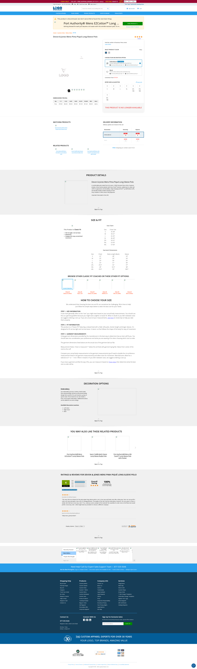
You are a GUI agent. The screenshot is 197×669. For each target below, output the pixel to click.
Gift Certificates (122, 603)
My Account (63, 583)
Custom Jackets (83, 583)
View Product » (132, 23)
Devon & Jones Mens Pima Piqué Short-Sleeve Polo (61, 128)
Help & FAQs (63, 598)
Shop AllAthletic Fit (105, 292)
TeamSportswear (83, 600)
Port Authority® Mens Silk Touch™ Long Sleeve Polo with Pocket (93, 152)
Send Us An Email (73, 623)
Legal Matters (101, 607)
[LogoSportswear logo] (57, 10)
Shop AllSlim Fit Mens (129, 292)
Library (99, 596)
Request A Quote (64, 596)
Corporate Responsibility (103, 600)
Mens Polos (69, 33)
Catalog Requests (122, 605)
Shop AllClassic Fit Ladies (92, 292)
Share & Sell (121, 587)
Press (98, 598)
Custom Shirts (83, 592)
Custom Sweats (83, 585)
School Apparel (122, 600)
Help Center (93, 4)
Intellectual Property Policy (90, 664)
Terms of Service (79, 664)
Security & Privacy (102, 603)
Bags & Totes (82, 603)
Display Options (70, 526)
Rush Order (75, 13)
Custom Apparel (61, 13)
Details (102, 1)
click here (111, 318)
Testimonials (100, 590)
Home (54, 33)
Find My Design (64, 585)
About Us (99, 585)
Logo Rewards (101, 594)
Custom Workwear (84, 594)
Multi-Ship (121, 585)
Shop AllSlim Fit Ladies (117, 292)
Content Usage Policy (101, 664)
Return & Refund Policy (113, 664)
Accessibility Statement (124, 664)
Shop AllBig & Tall (79, 292)
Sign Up (127, 623)
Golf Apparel (82, 605)
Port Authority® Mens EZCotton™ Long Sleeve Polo (61, 152)
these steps (112, 362)
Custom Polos (61, 33)
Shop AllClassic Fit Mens (67, 292)
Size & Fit (139, 82)
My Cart (62, 587)
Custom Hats (82, 596)
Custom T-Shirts (83, 590)
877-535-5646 (67, 4)
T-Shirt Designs (125, 594)
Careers (99, 587)
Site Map (99, 609)
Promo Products (89, 13)
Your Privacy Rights (102, 605)
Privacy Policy (71, 664)
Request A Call (63, 600)
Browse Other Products (132, 27)
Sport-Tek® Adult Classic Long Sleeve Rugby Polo (77, 151)
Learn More (108, 44)
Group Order (121, 592)
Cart (139, 8)
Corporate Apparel (84, 609)
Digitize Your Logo (123, 598)
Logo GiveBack (101, 592)
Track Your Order (83, 4)
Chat (75, 4)
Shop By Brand (104, 13)
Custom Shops (122, 590)
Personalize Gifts (83, 607)
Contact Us (63, 603)
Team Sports (118, 13)
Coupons (62, 590)
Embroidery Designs (126, 596)
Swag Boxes (121, 583)
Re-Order (62, 594)
